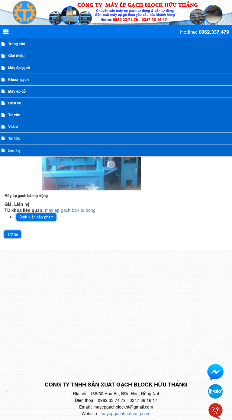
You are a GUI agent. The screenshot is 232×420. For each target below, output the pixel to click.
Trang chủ (16, 43)
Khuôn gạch (18, 79)
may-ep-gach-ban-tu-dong (70, 210)
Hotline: (204, 31)
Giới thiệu (16, 55)
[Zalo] (215, 391)
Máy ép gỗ (17, 91)
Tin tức (14, 138)
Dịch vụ (14, 103)
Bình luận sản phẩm (36, 217)
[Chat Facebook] (215, 371)
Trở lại (12, 234)
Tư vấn (14, 114)
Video (13, 126)
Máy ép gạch (19, 67)
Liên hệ (14, 150)
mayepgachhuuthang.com (125, 413)
